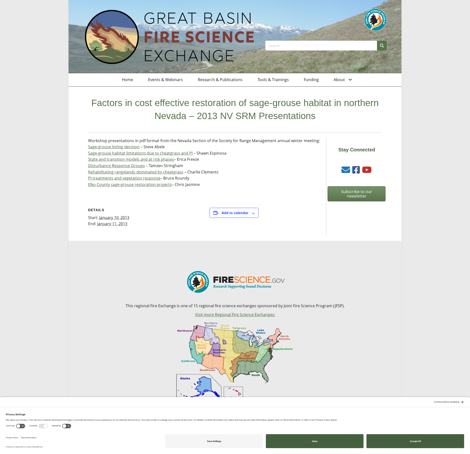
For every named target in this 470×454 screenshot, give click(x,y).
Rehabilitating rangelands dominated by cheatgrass (135, 172)
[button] (350, 79)
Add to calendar (235, 212)
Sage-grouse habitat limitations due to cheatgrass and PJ (140, 153)
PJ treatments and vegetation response (124, 178)
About (339, 79)
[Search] (382, 45)
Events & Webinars (165, 79)
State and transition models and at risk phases (131, 159)
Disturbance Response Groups (116, 165)
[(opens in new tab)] (375, 19)
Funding (311, 79)
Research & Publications (220, 79)
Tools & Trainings (273, 79)
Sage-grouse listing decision (114, 146)
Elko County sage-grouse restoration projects (130, 184)
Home (127, 79)
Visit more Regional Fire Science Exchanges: (235, 314)
